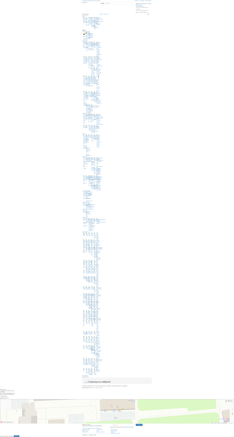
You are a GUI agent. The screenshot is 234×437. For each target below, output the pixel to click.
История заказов (114, 430)
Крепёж (83, 133)
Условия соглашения (96, 0)
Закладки (112, 431)
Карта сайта (106, 14)
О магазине (84, 0)
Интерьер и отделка (86, 113)
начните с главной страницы (96, 387)
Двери (83, 16)
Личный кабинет (114, 429)
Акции (98, 430)
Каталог (85, 14)
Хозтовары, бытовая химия (87, 209)
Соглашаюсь (16, 436)
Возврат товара (85, 430)
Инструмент (84, 41)
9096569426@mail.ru (140, 6)
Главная (86, 382)
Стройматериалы (85, 202)
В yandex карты (85, 376)
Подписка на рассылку (115, 433)
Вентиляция (84, 15)
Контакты (101, 14)
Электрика (84, 217)
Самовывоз (89, 0)
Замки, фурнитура (86, 31)
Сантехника (84, 156)
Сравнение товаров (100, 431)
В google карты (85, 375)
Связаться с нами (85, 429)
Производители (85, 231)
